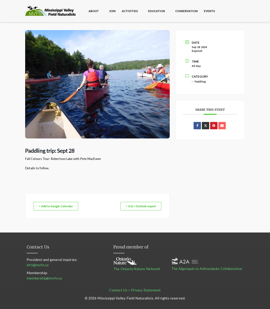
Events (209, 11)
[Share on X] (205, 125)
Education (156, 11)
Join (112, 11)
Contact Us (118, 290)
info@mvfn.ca (37, 265)
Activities (130, 11)
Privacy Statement (146, 290)
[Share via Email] (222, 125)
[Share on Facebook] (197, 125)
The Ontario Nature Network (136, 269)
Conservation (186, 11)
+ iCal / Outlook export (141, 206)
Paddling (200, 81)
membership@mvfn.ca (44, 278)
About (94, 11)
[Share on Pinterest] (213, 125)
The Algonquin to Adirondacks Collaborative (206, 268)
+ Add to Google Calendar (56, 206)
